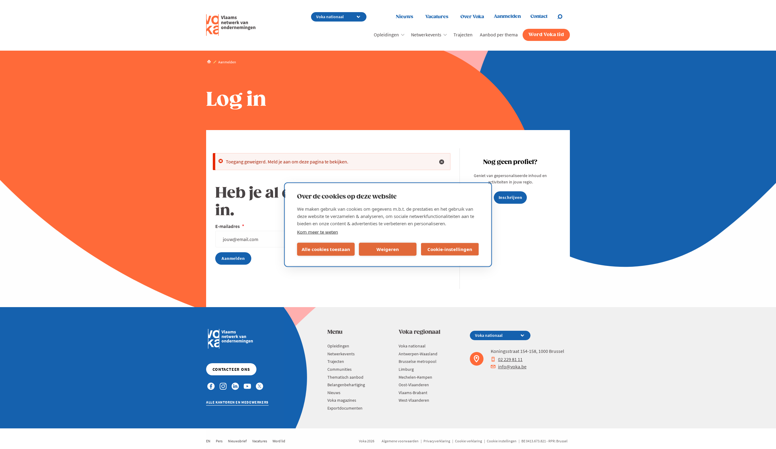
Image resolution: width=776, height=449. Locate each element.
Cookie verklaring (468, 441)
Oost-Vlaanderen (414, 384)
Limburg (406, 369)
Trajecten (463, 35)
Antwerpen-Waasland (418, 354)
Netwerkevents (426, 35)
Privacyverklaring (436, 441)
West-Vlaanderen (414, 400)
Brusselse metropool (417, 361)
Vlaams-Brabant (413, 392)
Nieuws (404, 17)
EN (208, 441)
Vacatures (436, 17)
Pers (219, 441)
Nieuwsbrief (237, 441)
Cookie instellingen (502, 441)
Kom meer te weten (317, 232)
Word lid (279, 441)
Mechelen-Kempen (415, 377)
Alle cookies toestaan (326, 249)
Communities (339, 369)
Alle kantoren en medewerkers (237, 402)
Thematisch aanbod (345, 377)
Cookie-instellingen (449, 249)
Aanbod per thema (499, 35)
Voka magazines (341, 400)
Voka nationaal (412, 346)
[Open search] (563, 16)
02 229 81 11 (510, 359)
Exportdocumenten (345, 408)
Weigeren (387, 249)
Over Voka (472, 17)
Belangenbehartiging (346, 384)
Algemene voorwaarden (400, 441)
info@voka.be (512, 367)
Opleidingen (386, 35)
